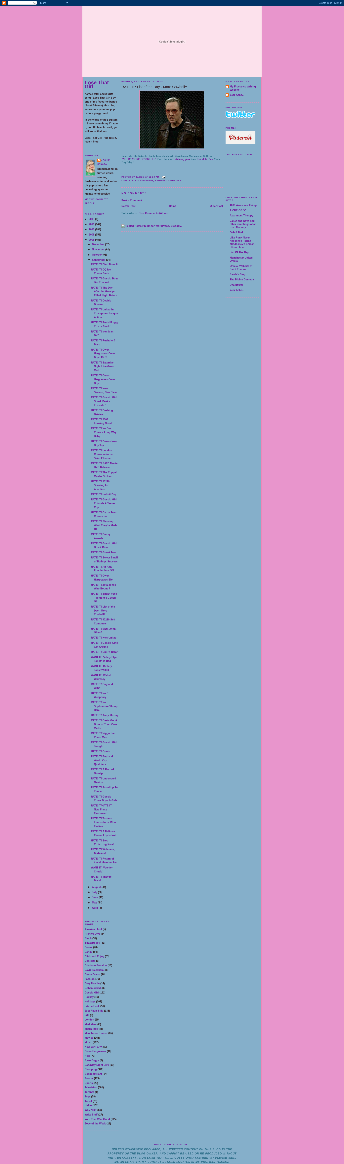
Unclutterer (236, 284)
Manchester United (96, 1033)
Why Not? (91, 1110)
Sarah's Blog (237, 274)
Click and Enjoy (94, 956)
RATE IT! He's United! (104, 637)
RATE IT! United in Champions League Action (104, 313)
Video (88, 1105)
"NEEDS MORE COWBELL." (138, 159)
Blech (88, 938)
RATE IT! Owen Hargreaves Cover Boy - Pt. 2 (103, 353)
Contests (90, 960)
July (95, 892)
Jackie (105, 160)
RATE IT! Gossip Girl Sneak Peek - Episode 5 (104, 401)
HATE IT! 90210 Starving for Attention (100, 485)
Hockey (89, 996)
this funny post (182, 159)
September (99, 259)
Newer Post (128, 205)
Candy (88, 951)
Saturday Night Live (97, 1064)
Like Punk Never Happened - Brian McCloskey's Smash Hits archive (242, 242)
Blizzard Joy (92, 942)
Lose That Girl (97, 84)
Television (91, 1087)
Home (172, 205)
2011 (92, 224)
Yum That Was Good (97, 1119)
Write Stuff (91, 1114)
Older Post (216, 205)
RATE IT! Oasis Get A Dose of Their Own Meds (104, 724)
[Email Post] (163, 177)
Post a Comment (131, 200)
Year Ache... (237, 94)
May (95, 902)
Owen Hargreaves (95, 1051)
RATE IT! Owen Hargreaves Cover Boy (103, 379)
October (97, 254)
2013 (92, 219)
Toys (87, 1096)
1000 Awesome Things (243, 205)
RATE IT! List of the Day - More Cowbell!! (103, 610)
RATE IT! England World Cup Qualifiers (102, 760)
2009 (92, 234)
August (97, 887)
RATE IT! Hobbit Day (103, 494)
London (89, 1019)
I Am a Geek (92, 1006)
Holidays (90, 1001)
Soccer (89, 1078)
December (98, 244)
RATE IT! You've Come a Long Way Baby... (103, 432)
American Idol (93, 929)
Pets (87, 1055)
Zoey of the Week (95, 1123)
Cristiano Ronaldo (96, 965)
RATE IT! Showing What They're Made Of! (104, 525)
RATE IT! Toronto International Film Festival (103, 822)
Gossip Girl (92, 992)
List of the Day (205, 159)
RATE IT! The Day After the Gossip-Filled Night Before (104, 291)
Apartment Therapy (241, 215)
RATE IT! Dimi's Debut (104, 651)
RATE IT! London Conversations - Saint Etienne (102, 454)
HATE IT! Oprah (100, 751)
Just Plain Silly (94, 1010)
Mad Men (90, 1024)
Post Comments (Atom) (153, 213)
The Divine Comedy (242, 279)
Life (87, 1015)
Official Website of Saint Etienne (241, 268)
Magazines (91, 1028)
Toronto (89, 1091)
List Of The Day (239, 252)
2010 (92, 229)
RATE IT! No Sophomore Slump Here (104, 706)
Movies (89, 1037)
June (95, 897)
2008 (92, 239)
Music (88, 1042)
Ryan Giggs (92, 1060)
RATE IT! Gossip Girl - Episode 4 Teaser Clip (104, 503)
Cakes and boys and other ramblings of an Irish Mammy (243, 224)
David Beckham (94, 969)
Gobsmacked (93, 988)
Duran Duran (92, 974)
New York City (93, 1046)
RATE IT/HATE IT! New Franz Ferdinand (101, 809)
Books (88, 947)
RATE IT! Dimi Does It (104, 264)
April (95, 907)
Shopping (91, 1069)
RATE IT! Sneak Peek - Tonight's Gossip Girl (104, 597)
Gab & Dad (236, 232)
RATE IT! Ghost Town (104, 552)
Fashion (90, 978)
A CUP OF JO (238, 210)
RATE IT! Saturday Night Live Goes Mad (102, 366)
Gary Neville (92, 983)
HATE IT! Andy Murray (104, 715)
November (98, 249)
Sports (89, 1083)
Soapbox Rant (93, 1073)
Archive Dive (92, 933)
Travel (88, 1101)
